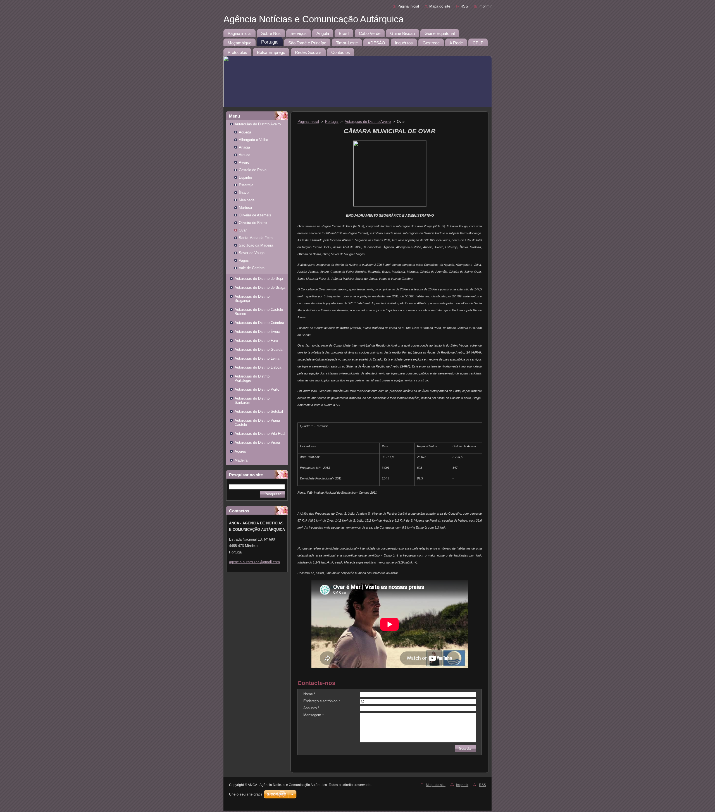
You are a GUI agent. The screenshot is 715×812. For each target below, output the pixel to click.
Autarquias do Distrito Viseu (257, 442)
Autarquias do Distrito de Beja (259, 278)
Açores (240, 451)
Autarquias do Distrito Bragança (252, 298)
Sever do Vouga (251, 253)
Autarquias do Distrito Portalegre (252, 378)
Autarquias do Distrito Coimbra (259, 323)
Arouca (244, 155)
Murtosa (245, 208)
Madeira (241, 460)
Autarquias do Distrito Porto (257, 389)
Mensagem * (313, 715)
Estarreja (246, 185)
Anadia (244, 147)
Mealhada (246, 200)
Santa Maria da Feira (256, 238)
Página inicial (408, 6)
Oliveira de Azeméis (255, 215)
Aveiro (244, 162)
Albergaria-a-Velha (253, 140)
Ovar (243, 230)
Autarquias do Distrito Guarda (258, 349)
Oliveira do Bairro (253, 223)
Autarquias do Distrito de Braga (260, 287)
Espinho (245, 177)
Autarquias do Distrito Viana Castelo (257, 422)
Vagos (244, 260)
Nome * (309, 694)
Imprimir (485, 6)
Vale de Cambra (251, 268)
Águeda (245, 132)
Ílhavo (244, 192)
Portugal (332, 122)
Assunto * (311, 708)
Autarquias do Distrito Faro (256, 340)
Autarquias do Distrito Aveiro (258, 124)
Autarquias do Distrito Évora (257, 331)
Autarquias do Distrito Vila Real (260, 433)
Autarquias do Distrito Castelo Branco (259, 311)
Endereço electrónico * (321, 701)
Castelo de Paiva (252, 170)
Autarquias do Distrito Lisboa (258, 367)
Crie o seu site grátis (246, 794)
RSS (464, 6)
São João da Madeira (256, 245)
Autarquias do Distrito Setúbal (259, 411)
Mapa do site (439, 6)
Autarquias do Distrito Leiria (257, 358)
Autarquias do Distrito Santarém (252, 400)
